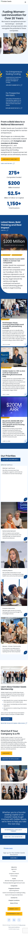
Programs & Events (14, 888)
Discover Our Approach (10, 459)
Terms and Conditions (14, 927)
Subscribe (13, 858)
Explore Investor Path (13, 108)
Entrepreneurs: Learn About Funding (13, 830)
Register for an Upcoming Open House (13, 723)
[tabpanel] (14, 263)
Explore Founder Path (13, 85)
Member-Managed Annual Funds (14, 880)
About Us (14, 867)
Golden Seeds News (16, 255)
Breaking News (6, 255)
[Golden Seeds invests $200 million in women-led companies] (14, 263)
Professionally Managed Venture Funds (14, 883)
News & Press (14, 903)
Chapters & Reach (14, 873)
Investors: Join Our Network (13, 837)
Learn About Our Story (9, 159)
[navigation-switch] (25, 2)
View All (3, 230)
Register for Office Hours (10, 759)
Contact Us (14, 898)
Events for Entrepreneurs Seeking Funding (14, 892)
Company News (5, 319)
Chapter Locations (14, 900)
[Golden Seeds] (7, 1)
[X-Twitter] (19, 920)
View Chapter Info (6, 163)
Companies (14, 886)
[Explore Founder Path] (14, 77)
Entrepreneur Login (13, 914)
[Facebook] (9, 920)
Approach (14, 869)
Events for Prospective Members (14, 895)
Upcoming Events (14, 890)
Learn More (5, 719)
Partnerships (14, 876)
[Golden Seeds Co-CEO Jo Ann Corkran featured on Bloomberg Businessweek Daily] (14, 371)
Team (14, 871)
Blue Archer (22, 925)
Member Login (13, 909)
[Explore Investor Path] (14, 99)
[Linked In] (14, 920)
